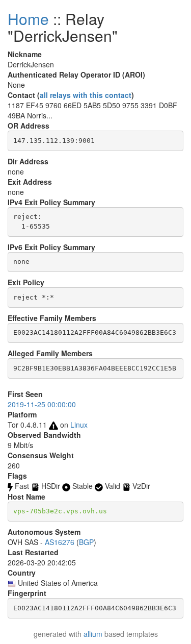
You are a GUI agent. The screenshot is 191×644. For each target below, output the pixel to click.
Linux (79, 424)
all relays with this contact (85, 95)
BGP (86, 542)
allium (93, 634)
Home (28, 19)
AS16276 (59, 542)
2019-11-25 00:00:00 (42, 404)
